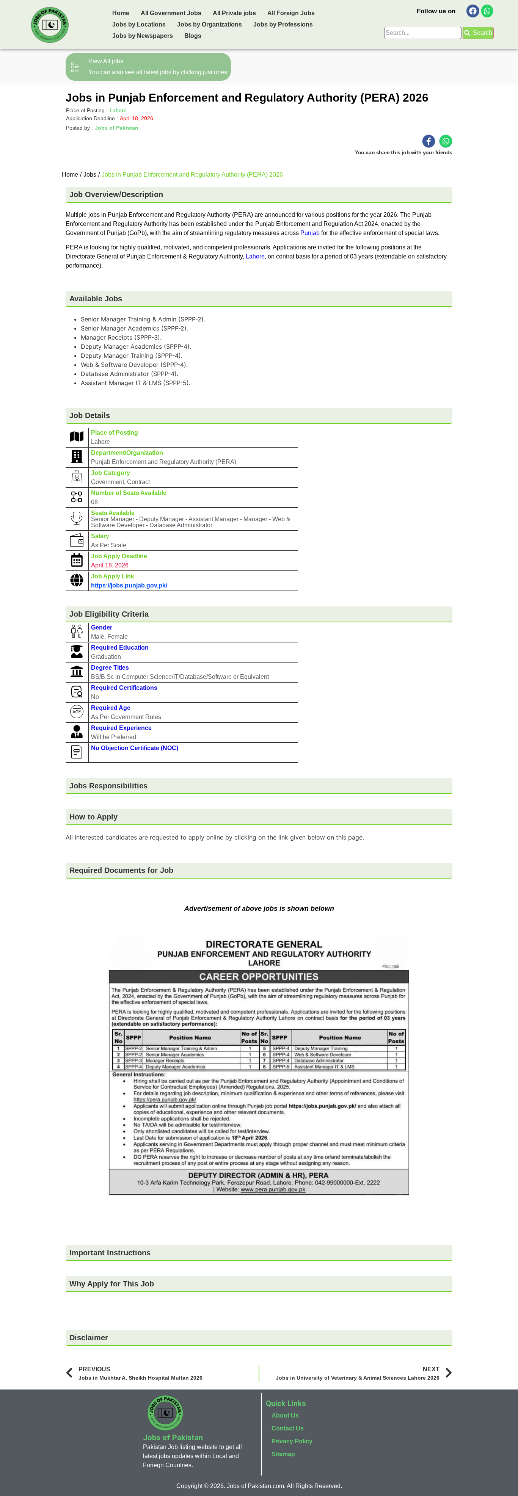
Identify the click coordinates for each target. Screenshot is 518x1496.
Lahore (255, 256)
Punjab (310, 233)
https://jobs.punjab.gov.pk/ (129, 585)
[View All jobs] (148, 67)
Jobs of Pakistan (116, 128)
